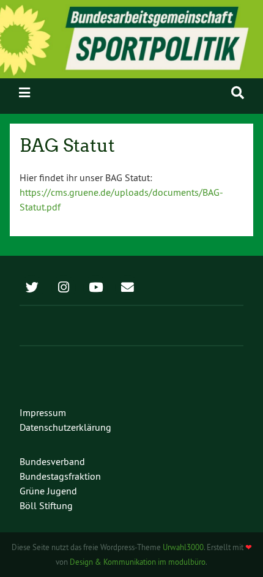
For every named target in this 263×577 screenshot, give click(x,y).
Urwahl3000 (183, 547)
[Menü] (24, 92)
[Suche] (237, 92)
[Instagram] (63, 288)
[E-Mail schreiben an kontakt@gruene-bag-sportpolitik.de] (127, 288)
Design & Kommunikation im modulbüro (138, 562)
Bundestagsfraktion (60, 476)
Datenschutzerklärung (65, 427)
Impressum (43, 412)
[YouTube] (95, 288)
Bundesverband (52, 461)
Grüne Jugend (48, 491)
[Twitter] (32, 288)
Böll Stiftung (46, 505)
